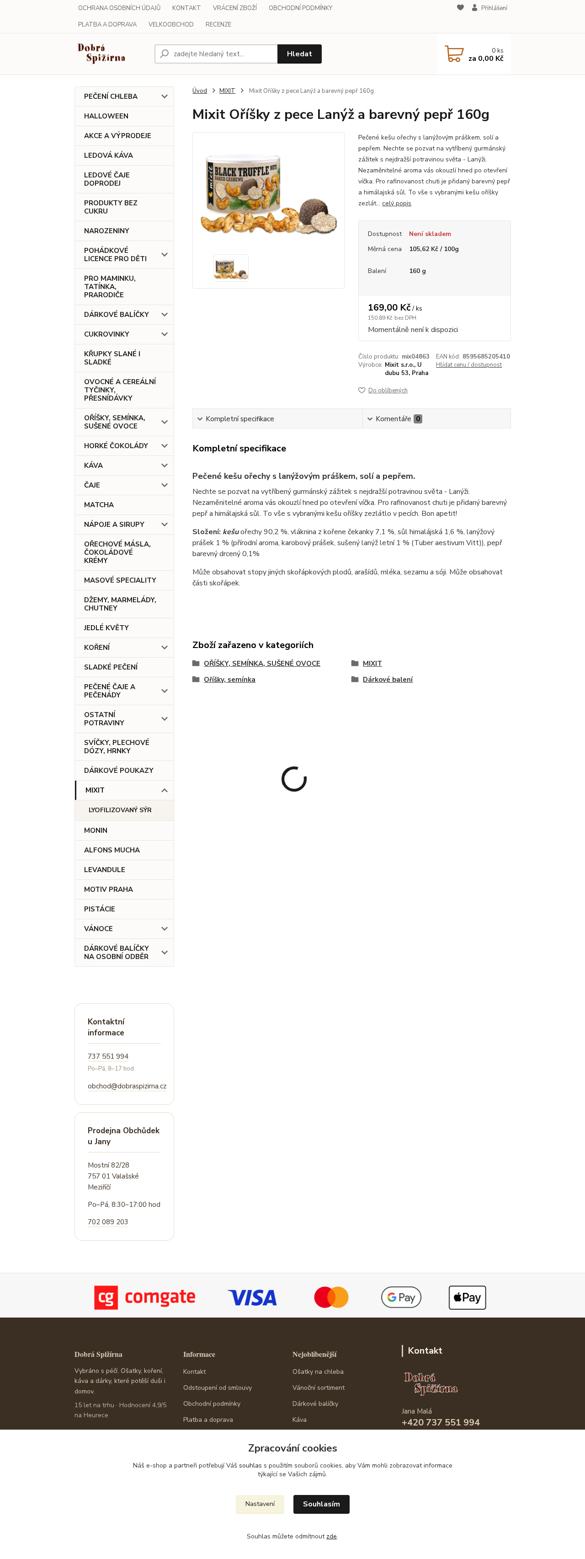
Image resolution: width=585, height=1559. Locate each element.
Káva (299, 1419)
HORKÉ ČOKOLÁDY (116, 445)
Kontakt (194, 1371)
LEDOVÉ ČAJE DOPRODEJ (107, 179)
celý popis (396, 203)
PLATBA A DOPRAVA (107, 25)
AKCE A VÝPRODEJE (117, 135)
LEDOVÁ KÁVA (108, 155)
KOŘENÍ (97, 647)
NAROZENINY (106, 231)
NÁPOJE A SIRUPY (114, 524)
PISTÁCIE (99, 909)
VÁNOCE (98, 928)
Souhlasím (321, 1504)
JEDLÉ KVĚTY (106, 627)
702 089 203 (108, 1222)
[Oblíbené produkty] (460, 16)
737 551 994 (108, 1056)
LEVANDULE (104, 869)
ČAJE (92, 485)
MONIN (95, 830)
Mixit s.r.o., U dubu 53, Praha (406, 369)
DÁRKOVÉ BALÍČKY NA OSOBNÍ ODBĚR (116, 952)
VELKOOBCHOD (171, 25)
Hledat (299, 54)
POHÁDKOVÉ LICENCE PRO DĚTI (115, 254)
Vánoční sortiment (318, 1387)
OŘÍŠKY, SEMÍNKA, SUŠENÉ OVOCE (114, 422)
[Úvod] (110, 54)
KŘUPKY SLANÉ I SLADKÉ (112, 358)
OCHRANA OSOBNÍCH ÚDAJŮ (119, 8)
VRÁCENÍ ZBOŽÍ (235, 8)
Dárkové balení (388, 679)
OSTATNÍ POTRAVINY (104, 719)
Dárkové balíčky (315, 1403)
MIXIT (95, 790)
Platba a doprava (208, 1419)
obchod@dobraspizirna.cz (127, 1086)
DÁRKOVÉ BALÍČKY (116, 314)
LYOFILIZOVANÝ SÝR (120, 810)
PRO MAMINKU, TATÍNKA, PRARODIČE (110, 287)
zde (331, 1536)
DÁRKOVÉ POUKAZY (119, 770)
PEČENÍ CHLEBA (111, 96)
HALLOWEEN (106, 116)
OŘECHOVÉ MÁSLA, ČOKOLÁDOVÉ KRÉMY (117, 552)
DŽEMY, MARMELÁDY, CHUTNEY (120, 604)
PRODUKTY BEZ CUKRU (111, 207)
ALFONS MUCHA (112, 850)
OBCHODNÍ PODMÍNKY (300, 8)
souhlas (250, 1465)
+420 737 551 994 (441, 1422)
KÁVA (93, 465)
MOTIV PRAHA (108, 889)
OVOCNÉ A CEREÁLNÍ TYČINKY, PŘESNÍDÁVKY (120, 390)
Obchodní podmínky (211, 1403)
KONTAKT (186, 8)
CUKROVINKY (106, 334)
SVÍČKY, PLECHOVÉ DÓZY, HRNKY (116, 746)
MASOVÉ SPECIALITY (120, 580)
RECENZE (218, 25)
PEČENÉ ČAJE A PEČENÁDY (109, 691)
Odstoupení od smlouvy (217, 1387)
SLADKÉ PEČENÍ (111, 667)
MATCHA (99, 504)
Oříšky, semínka (229, 679)
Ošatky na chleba (318, 1371)
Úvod (199, 91)
